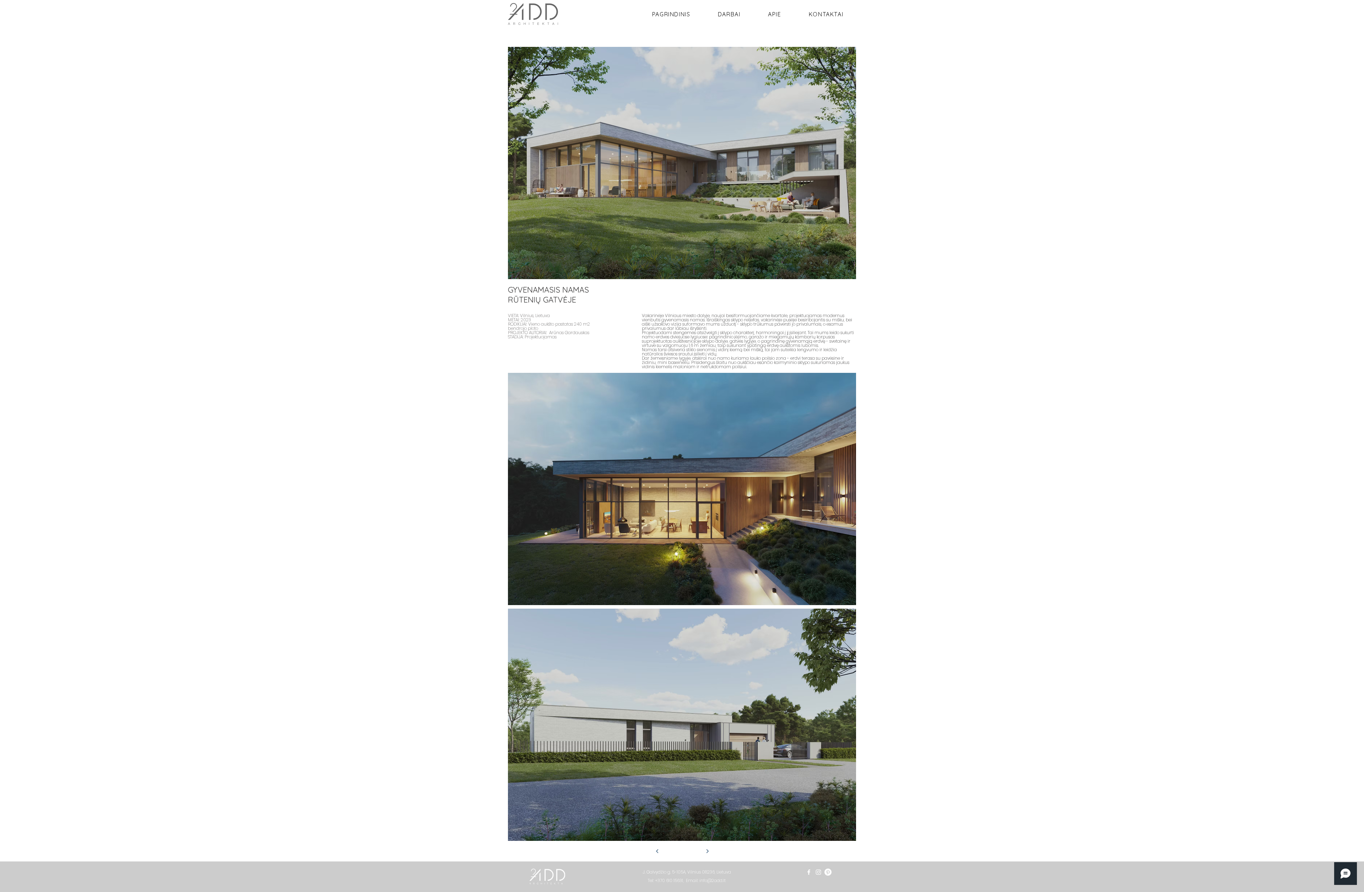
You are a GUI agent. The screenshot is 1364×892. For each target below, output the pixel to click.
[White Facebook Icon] (808, 872)
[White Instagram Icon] (818, 872)
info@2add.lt (712, 880)
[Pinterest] (828, 872)
